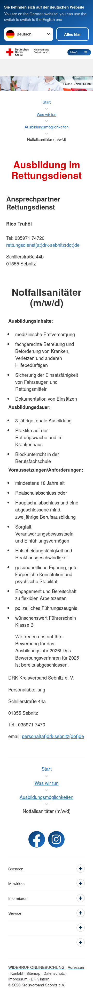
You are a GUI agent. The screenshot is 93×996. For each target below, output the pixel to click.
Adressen (76, 967)
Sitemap (33, 973)
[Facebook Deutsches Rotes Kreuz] (36, 839)
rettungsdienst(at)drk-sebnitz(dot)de (43, 244)
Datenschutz (54, 973)
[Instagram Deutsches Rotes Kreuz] (56, 839)
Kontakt (16, 973)
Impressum (18, 978)
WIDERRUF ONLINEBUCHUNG (36, 967)
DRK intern (40, 978)
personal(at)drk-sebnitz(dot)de (53, 736)
